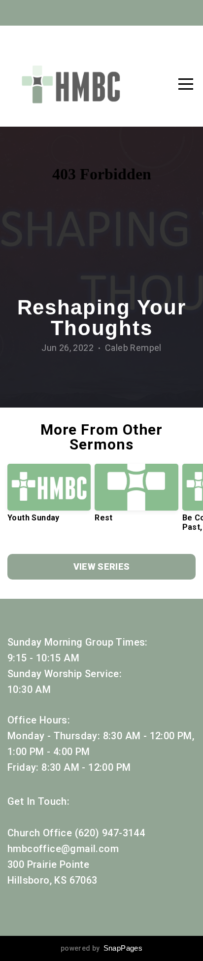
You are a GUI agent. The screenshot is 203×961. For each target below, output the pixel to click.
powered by (101, 948)
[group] (49, 497)
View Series (101, 566)
